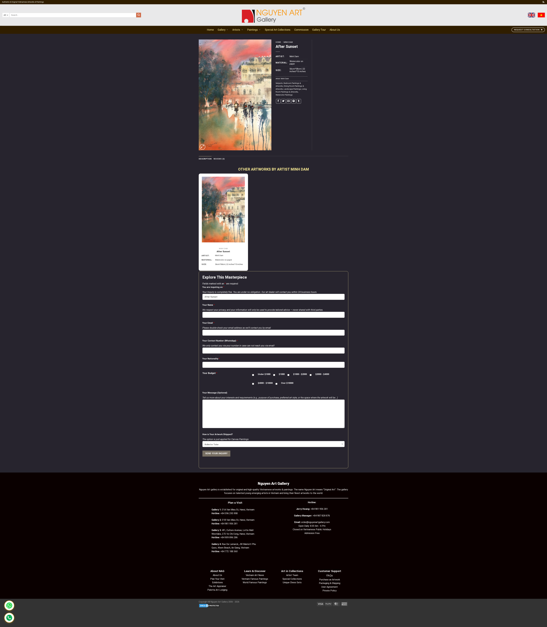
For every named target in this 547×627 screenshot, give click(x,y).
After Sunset (223, 251)
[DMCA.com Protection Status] (209, 605)
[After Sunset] (223, 209)
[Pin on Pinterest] (293, 101)
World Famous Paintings (255, 582)
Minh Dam (288, 42)
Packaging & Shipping (329, 583)
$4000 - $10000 (265, 383)
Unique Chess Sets (292, 582)
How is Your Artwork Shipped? (217, 434)
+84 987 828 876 (321, 515)
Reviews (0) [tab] (219, 159)
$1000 (282, 374)
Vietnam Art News (255, 575)
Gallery (221, 29)
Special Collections (292, 579)
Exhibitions (217, 582)
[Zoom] (202, 147)
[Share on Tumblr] (298, 101)
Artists (236, 29)
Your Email (208, 323)
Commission (301, 29)
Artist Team (292, 575)
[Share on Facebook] (278, 101)
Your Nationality (211, 359)
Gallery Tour (319, 29)
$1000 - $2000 (300, 374)
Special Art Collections (277, 29)
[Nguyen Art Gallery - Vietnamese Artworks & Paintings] (273, 15)
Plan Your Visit (217, 579)
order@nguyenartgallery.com (315, 522)
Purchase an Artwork (329, 579)
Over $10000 (287, 383)
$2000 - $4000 (322, 374)
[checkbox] (253, 375)
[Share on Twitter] (283, 101)
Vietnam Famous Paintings (255, 579)
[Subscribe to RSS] (543, 2)
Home (210, 29)
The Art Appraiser (217, 586)
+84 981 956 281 (319, 509)
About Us (335, 29)
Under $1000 (264, 374)
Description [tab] (205, 159)
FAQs (329, 575)
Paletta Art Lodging (217, 590)
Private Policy (330, 590)
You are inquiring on (213, 287)
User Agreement (329, 587)
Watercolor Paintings (284, 95)
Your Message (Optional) (214, 393)
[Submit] (138, 15)
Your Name (208, 305)
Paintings (252, 29)
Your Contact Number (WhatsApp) (220, 341)
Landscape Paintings (292, 89)
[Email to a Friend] (288, 101)
